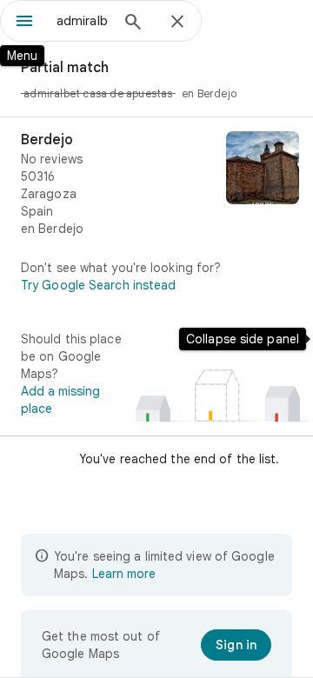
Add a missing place (60, 399)
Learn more (124, 574)
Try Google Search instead (98, 285)
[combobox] (83, 20)
